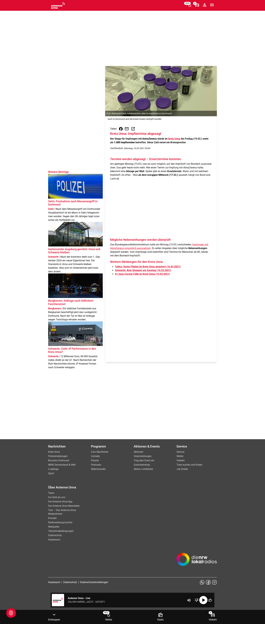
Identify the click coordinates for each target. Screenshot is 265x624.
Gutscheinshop (142, 464)
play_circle (203, 600)
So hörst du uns (56, 497)
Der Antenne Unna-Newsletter (64, 505)
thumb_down (196, 600)
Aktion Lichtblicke (143, 469)
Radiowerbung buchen (60, 522)
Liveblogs (53, 469)
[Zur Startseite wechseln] (58, 5)
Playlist (95, 460)
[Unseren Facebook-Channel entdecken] (208, 582)
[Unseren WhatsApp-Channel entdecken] (202, 582)
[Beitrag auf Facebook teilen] (121, 129)
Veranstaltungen (143, 456)
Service (180, 451)
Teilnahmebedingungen (61, 531)
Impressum (54, 539)
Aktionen (138, 451)
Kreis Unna (174, 138)
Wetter (180, 456)
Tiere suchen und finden (189, 464)
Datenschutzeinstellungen (94, 582)
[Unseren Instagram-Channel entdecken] (214, 582)
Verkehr (181, 460)
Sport (51, 473)
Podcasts (96, 464)
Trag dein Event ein (144, 460)
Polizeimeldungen (57, 456)
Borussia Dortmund (58, 460)
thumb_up (210, 600)
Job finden (182, 469)
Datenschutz (55, 535)
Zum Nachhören (99, 451)
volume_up (189, 600)
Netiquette (53, 526)
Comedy (95, 456)
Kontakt (52, 518)
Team (51, 493)
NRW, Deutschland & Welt (62, 464)
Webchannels (98, 469)
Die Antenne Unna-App (60, 501)
